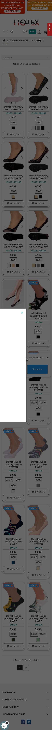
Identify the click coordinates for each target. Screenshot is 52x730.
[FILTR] (49, 33)
